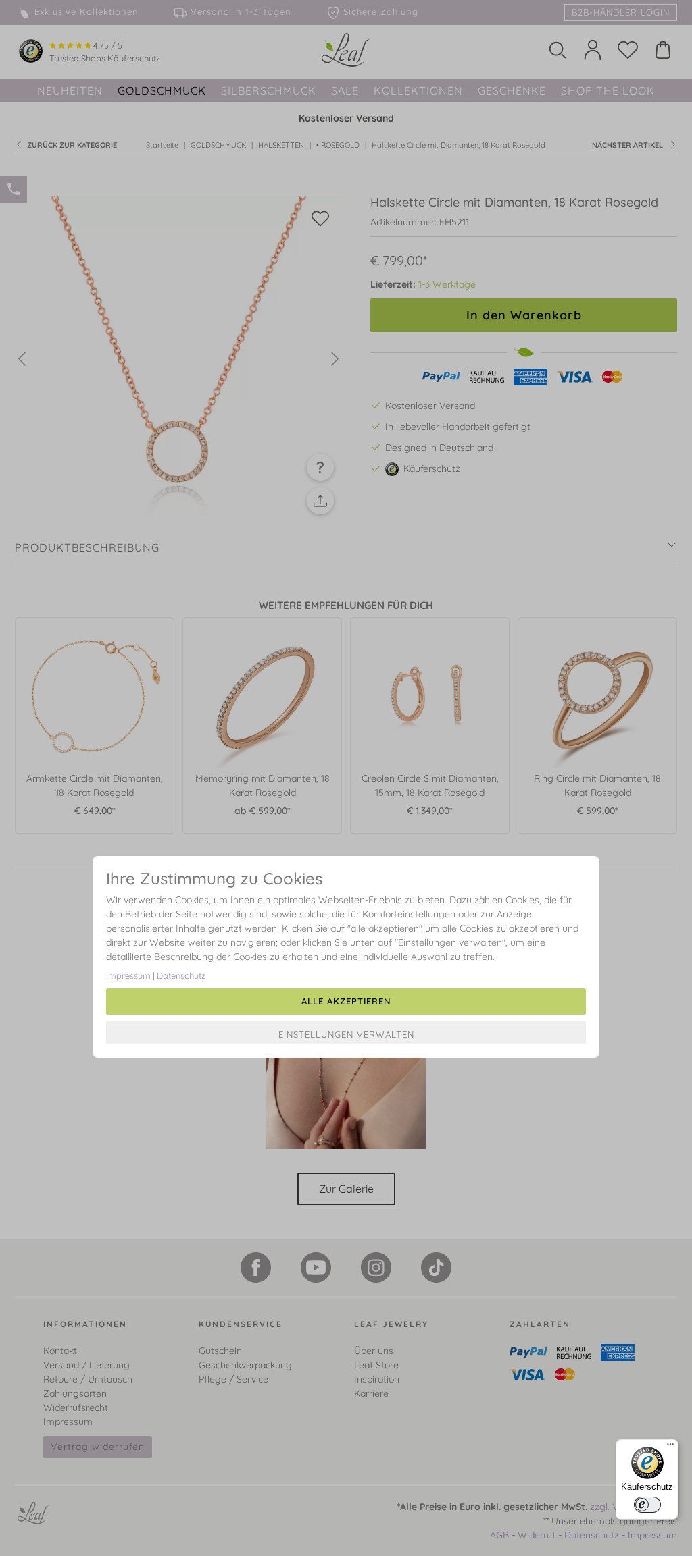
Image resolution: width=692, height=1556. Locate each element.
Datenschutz (181, 975)
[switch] (647, 1505)
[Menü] (670, 1447)
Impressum (128, 975)
